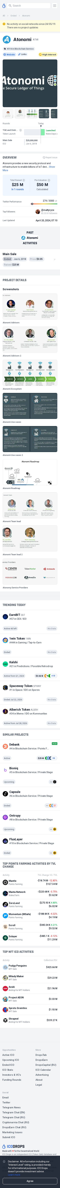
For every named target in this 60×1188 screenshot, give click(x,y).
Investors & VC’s (11, 1074)
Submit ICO (8, 1137)
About (39, 1079)
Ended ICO (8, 1064)
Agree (30, 1181)
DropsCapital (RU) (46, 1064)
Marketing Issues (12, 1132)
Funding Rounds (11, 1079)
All (4, 16)
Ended (13, 16)
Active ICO (8, 1054)
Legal (39, 1084)
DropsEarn (42, 1059)
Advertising (42, 1074)
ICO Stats (7, 1069)
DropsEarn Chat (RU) (14, 1127)
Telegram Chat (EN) (13, 1112)
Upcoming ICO (10, 1059)
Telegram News (11, 1107)
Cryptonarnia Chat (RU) (15, 1122)
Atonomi (26, 16)
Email (5, 1097)
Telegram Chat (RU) (13, 1117)
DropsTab (41, 1054)
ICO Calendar (43, 1069)
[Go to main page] (4, 5)
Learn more (14, 1174)
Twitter (6, 1102)
